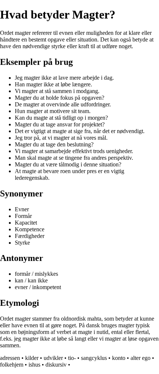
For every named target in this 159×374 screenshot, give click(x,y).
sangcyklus (94, 358)
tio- (72, 358)
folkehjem (11, 364)
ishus (34, 364)
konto (118, 358)
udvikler (53, 358)
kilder (31, 358)
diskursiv (56, 364)
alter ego (140, 358)
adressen (10, 358)
